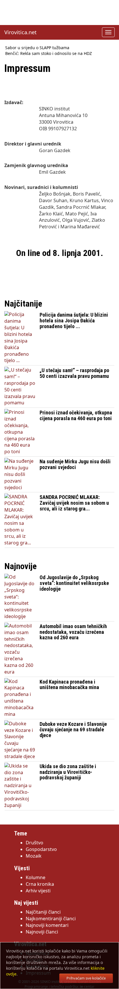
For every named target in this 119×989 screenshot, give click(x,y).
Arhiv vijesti (38, 890)
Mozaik (34, 856)
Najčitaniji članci (43, 912)
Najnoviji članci (42, 932)
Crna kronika (40, 884)
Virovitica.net (20, 32)
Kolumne (35, 877)
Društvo (34, 842)
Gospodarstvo (41, 849)
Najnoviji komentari (47, 925)
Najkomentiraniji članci (51, 918)
